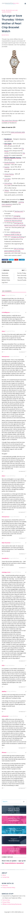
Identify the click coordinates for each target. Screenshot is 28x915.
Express (6, 167)
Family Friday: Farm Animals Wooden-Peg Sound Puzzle (21, 275)
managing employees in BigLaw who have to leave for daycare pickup (14, 218)
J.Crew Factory (9, 174)
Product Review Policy (8, 887)
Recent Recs (5, 35)
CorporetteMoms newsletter (13, 863)
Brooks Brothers (9, 162)
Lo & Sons (7, 178)
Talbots (6, 190)
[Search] (24, 801)
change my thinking (17, 237)
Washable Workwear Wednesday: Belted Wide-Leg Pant (6, 276)
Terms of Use (6, 900)
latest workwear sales (18, 132)
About (4, 875)
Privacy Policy (6, 902)
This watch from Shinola (9, 120)
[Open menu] (25, 3)
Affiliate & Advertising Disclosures (11, 904)
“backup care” (18, 211)
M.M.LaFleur (8, 183)
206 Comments (7, 12)
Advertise (5, 885)
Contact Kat (5, 877)
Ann (4, 10)
